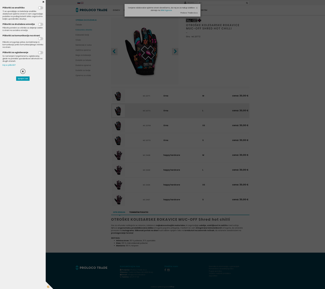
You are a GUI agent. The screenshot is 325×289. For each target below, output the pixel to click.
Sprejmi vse (23, 78)
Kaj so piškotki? (9, 65)
